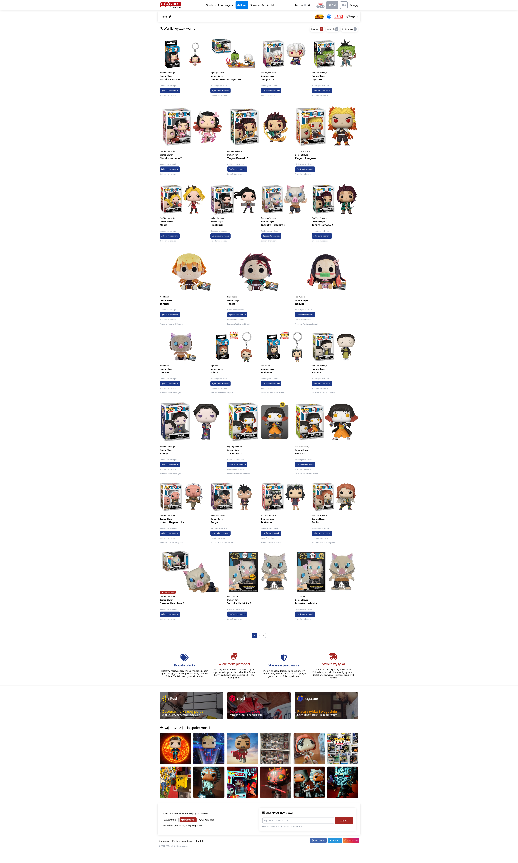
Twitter (336, 840)
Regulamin (164, 841)
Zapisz (343, 820)
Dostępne (189, 819)
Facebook (319, 840)
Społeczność (257, 5)
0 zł (333, 5)
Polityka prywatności (182, 841)
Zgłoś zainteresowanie (169, 90)
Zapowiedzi (208, 819)
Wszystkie (171, 819)
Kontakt (271, 5)
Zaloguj (354, 5)
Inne (164, 16)
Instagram (352, 840)
